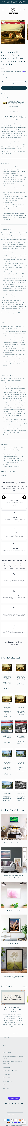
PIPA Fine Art (11, 1125)
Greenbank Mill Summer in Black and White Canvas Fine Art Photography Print (21, 796)
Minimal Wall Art (13, 943)
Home (4, 1045)
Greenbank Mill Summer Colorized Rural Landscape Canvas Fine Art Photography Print (21, 710)
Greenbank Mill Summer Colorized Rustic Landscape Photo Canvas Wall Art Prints (7, 710)
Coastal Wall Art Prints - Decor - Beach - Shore (14, 876)
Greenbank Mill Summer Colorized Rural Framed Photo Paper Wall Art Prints (21, 679)
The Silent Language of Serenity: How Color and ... (13, 1008)
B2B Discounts (6, 1067)
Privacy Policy (6, 1074)
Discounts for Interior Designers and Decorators (12, 1062)
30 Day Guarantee (7, 1081)
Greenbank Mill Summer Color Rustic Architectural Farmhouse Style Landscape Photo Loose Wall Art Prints (7, 767)
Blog (4, 1049)
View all (25, 986)
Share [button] (4, 93)
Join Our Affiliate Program (10, 1070)
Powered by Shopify (18, 1125)
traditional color (7, 215)
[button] (3, 10)
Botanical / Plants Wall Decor (13, 843)
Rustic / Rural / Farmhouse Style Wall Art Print (14, 977)
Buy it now (14, 87)
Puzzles (5, 1092)
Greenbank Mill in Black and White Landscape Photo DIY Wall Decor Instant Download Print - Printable (21, 738)
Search (4, 1042)
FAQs (4, 1084)
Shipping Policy (7, 1077)
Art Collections (7, 1052)
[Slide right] (17, 47)
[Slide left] (10, 47)
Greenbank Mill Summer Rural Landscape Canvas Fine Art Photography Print (7, 796)
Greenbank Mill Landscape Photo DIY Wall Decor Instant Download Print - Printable (7, 738)
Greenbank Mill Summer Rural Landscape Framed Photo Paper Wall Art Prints (21, 765)
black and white (18, 213)
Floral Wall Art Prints (13, 910)
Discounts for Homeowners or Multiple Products (13, 1057)
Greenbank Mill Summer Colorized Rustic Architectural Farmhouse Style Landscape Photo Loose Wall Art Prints (16, 103)
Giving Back (6, 1088)
